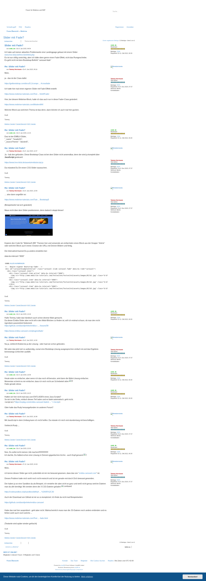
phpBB (63, 565)
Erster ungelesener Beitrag (110, 40)
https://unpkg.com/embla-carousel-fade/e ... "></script (37, 402)
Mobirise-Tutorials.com (41, 7)
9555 (118, 85)
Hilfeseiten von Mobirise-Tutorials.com (40, 16)
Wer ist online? (10, 552)
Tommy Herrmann (117, 79)
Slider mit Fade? (13, 37)
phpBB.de (77, 567)
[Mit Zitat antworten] (105, 45)
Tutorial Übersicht (21, 124)
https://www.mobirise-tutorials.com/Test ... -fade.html (26, 518)
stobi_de (113, 45)
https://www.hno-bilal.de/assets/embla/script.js (24, 162)
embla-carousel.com (87, 473)
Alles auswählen (17, 263)
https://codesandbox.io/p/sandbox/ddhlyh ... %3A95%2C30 (29, 492)
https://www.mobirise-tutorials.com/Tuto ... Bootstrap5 (27, 200)
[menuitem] (19, 27)
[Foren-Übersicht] (15, 13)
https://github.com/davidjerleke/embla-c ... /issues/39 (26, 326)
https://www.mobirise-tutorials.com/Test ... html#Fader (27, 94)
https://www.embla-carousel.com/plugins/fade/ (24, 331)
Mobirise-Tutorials (10, 124)
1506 (118, 51)
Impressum (29, 20)
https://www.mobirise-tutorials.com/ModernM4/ (24, 104)
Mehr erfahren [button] (87, 577)
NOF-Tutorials (31, 124)
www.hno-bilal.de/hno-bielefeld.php (19, 55)
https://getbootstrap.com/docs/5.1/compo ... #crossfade (27, 83)
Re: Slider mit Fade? (15, 66)
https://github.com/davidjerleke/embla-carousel (24, 502)
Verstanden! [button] (193, 577)
